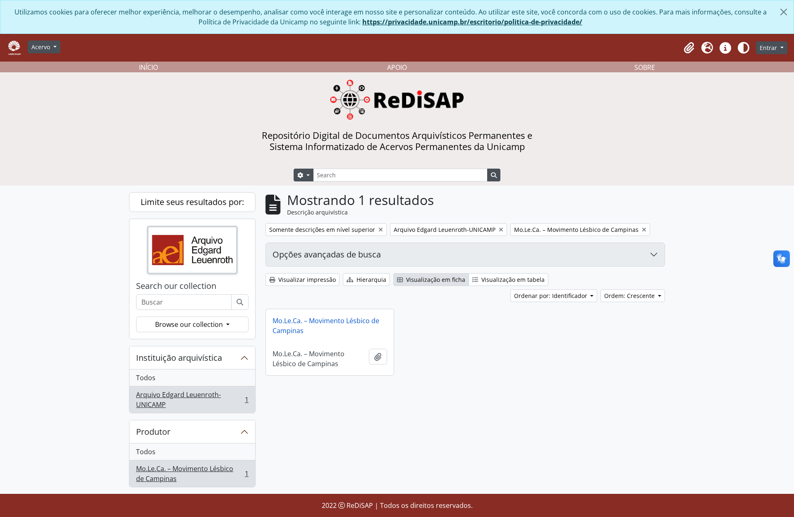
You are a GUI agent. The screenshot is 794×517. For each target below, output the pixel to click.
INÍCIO (148, 67)
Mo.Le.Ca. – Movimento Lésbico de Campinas (192, 473)
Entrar (769, 48)
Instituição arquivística (179, 357)
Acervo (41, 47)
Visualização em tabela (512, 280)
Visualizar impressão (306, 280)
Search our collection (176, 286)
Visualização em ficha (434, 280)
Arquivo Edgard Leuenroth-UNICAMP (192, 399)
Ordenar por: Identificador (551, 296)
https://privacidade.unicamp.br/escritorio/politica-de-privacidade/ (472, 21)
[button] (689, 48)
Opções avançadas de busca (327, 254)
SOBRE (644, 67)
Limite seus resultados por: (192, 201)
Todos (145, 377)
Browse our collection (190, 324)
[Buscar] (240, 302)
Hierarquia (370, 280)
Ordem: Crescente (630, 296)
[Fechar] (784, 12)
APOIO (397, 67)
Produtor (153, 431)
